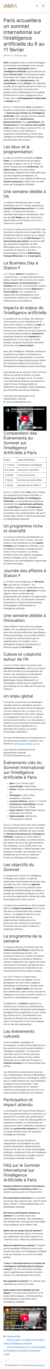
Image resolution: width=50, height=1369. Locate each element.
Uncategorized (13, 1336)
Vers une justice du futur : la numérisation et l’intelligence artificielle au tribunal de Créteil (24, 1350)
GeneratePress (38, 1365)
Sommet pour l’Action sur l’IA (26, 744)
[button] (37, 5)
